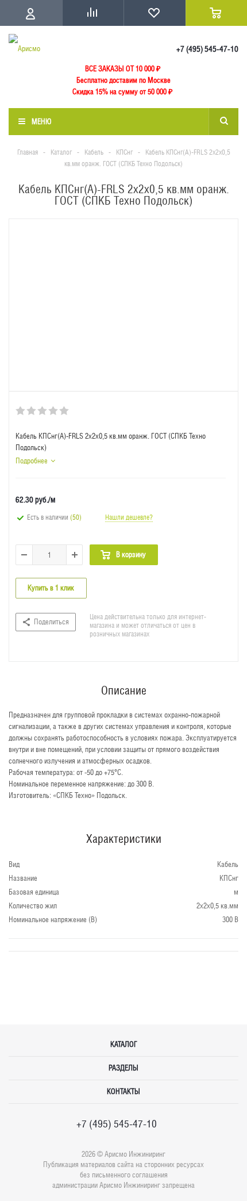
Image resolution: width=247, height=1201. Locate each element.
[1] (21, 411)
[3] (42, 411)
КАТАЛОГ (123, 1044)
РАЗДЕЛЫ (123, 1068)
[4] (53, 411)
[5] (64, 411)
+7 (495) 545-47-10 (207, 49)
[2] (31, 411)
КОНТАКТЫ (123, 1091)
